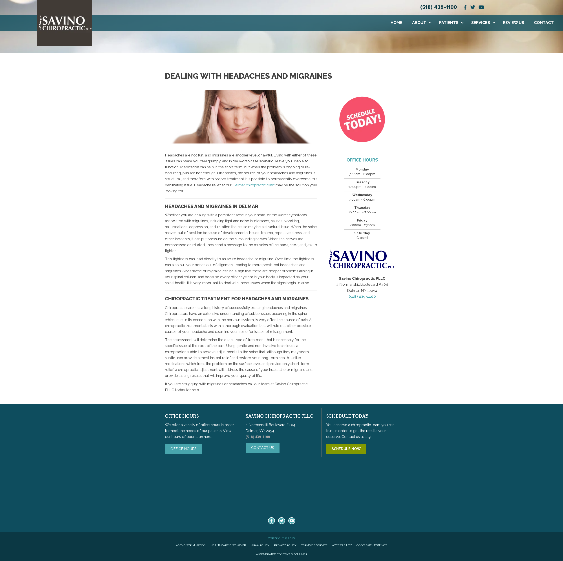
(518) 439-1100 (438, 7)
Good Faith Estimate (371, 545)
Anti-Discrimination (191, 545)
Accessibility (342, 545)
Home (396, 22)
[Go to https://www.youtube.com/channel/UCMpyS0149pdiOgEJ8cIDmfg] (291, 520)
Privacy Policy (285, 545)
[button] (430, 23)
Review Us (513, 22)
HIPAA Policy (260, 545)
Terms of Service (314, 545)
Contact (544, 22)
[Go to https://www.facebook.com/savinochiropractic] (271, 520)
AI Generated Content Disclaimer (281, 554)
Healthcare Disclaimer (228, 545)
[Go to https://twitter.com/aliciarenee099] (281, 520)
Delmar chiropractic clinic (253, 185)
